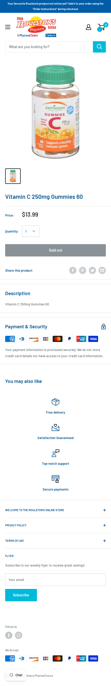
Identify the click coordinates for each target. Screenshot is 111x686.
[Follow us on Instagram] (18, 635)
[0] (101, 27)
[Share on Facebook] (72, 270)
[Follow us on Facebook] (8, 635)
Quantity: (12, 231)
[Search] (99, 47)
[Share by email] (102, 270)
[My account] (88, 27)
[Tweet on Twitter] (92, 270)
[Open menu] (7, 27)
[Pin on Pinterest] (82, 270)
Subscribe (21, 595)
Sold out (55, 250)
